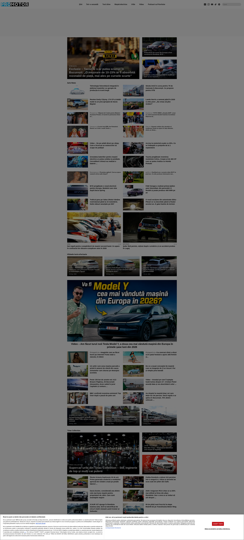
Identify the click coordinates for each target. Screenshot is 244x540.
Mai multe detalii (40, 523)
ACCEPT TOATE (218, 524)
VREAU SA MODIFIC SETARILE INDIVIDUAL (217, 529)
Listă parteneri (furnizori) (113, 528)
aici (25, 532)
